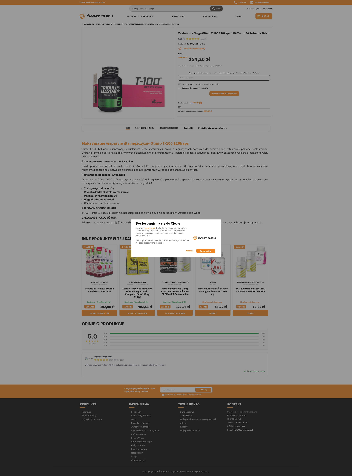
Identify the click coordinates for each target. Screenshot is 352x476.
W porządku (205, 251)
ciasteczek (150, 228)
